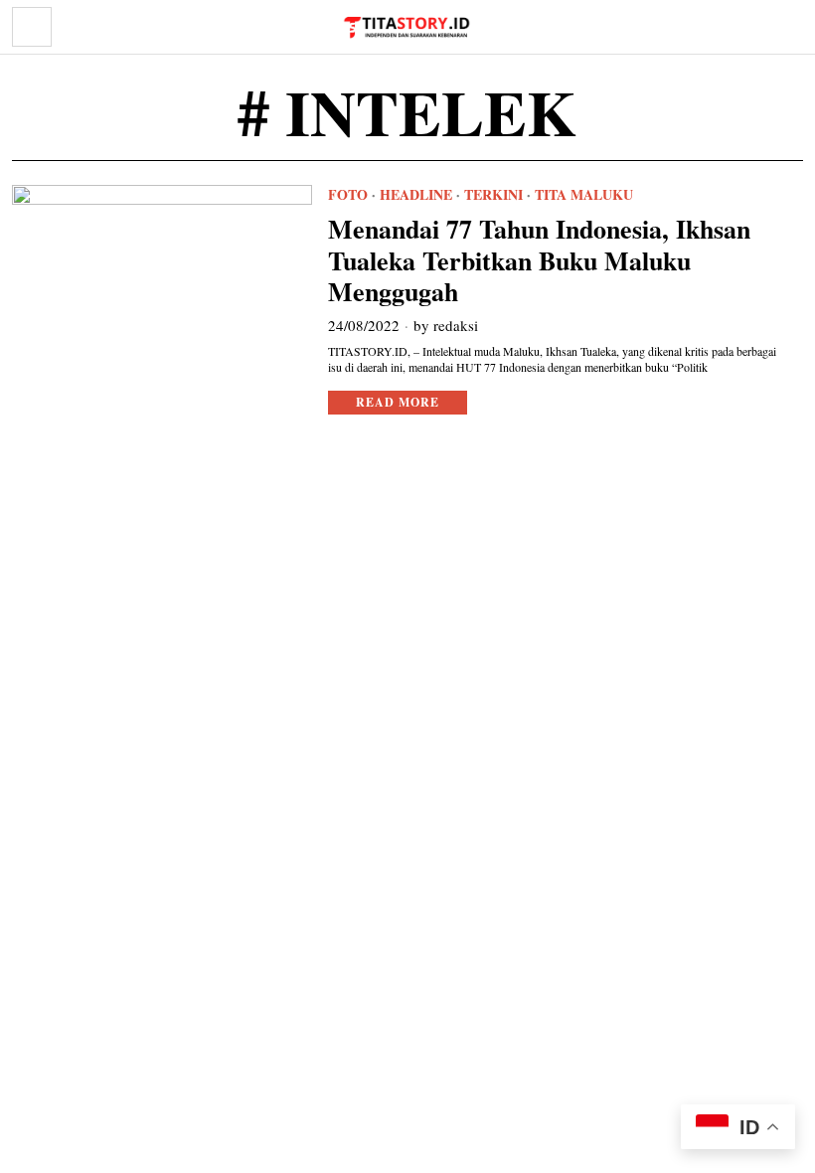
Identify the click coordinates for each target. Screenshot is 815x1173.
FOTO (348, 195)
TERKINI (493, 195)
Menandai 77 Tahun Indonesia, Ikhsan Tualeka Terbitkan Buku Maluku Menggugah (539, 260)
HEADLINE (416, 195)
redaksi (455, 325)
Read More (397, 402)
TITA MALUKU (584, 195)
